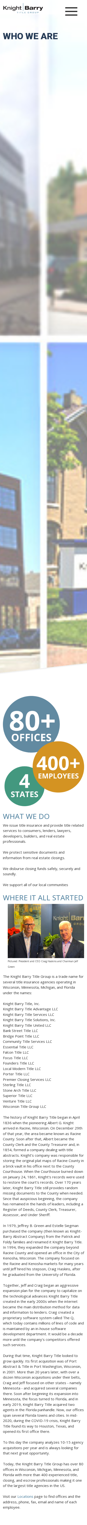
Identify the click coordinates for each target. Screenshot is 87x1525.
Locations (25, 1496)
